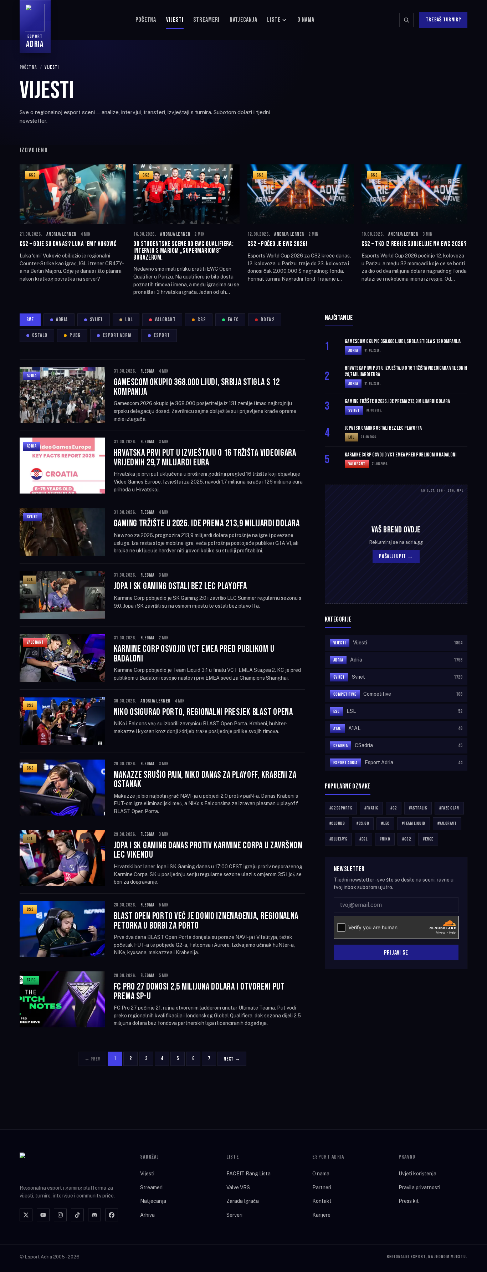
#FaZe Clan (449, 808)
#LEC (385, 823)
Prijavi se (396, 952)
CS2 (201, 319)
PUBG (75, 335)
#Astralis (418, 808)
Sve (30, 319)
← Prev (92, 1059)
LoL (129, 319)
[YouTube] (43, 1215)
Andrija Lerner (61, 234)
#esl (363, 839)
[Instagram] (60, 1215)
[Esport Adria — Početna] (48, 1164)
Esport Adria (117, 335)
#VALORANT (447, 823)
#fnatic (371, 808)
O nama (305, 20)
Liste (274, 20)
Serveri (234, 1215)
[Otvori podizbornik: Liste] (284, 20)
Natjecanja (243, 20)
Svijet (96, 319)
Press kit (409, 1201)
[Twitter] (26, 1215)
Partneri (321, 1187)
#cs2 (406, 839)
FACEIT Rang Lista (248, 1173)
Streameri (206, 20)
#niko (385, 839)
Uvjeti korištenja (417, 1173)
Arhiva (147, 1215)
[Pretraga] (406, 20)
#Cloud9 (337, 823)
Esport (162, 335)
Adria (62, 319)
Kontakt (322, 1201)
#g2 (393, 808)
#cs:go (363, 823)
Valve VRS (238, 1187)
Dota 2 (268, 319)
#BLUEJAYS (338, 839)
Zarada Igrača (242, 1201)
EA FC (233, 319)
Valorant (165, 319)
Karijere (321, 1215)
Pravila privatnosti (419, 1187)
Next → (232, 1059)
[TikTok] (77, 1215)
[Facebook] (111, 1215)
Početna (145, 20)
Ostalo (40, 335)
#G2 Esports (341, 808)
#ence (428, 839)
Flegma (147, 371)
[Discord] (94, 1215)
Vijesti (175, 20)
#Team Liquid (413, 823)
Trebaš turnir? (443, 19)
